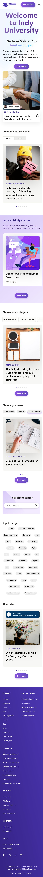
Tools (37, 535)
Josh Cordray (13, 106)
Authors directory (28, 716)
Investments (7, 831)
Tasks (33, 580)
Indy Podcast (7, 849)
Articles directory (28, 711)
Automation (33, 541)
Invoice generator (9, 775)
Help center (7, 809)
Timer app (6, 779)
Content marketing (10, 535)
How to (16, 554)
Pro (7, 567)
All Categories (10, 319)
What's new (7, 801)
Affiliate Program (9, 813)
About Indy (7, 797)
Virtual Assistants (34, 411)
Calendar (6, 732)
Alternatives (11, 580)
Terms (20, 873)
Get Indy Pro (7, 741)
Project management (26, 528)
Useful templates (13, 593)
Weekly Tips (29, 586)
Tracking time (14, 586)
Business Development (15, 184)
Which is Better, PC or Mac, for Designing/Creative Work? (21, 656)
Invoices (10, 548)
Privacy (13, 873)
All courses (26, 703)
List (36, 554)
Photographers (9, 411)
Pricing (5, 699)
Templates (22, 561)
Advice (27, 554)
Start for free (28, 4)
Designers (21, 411)
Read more (21, 295)
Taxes (24, 580)
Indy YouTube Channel (11, 844)
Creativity (22, 548)
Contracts (26, 535)
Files (4, 724)
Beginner (35, 561)
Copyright (27, 873)
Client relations (30, 593)
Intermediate (18, 567)
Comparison (9, 561)
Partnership (7, 827)
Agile (33, 548)
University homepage (30, 699)
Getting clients (13, 365)
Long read (7, 573)
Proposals (19, 541)
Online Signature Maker (11, 783)
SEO (6, 554)
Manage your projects (16, 457)
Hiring (11, 528)
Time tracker (7, 736)
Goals (8, 541)
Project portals (8, 716)
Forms (19, 573)
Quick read (33, 567)
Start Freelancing (27, 319)
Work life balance (33, 573)
